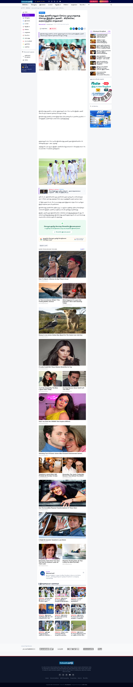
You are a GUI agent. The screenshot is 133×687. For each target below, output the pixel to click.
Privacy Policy (73, 678)
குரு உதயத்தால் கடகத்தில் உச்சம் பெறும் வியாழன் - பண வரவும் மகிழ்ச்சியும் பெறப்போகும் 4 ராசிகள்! (103, 57)
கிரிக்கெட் (28, 8)
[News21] (73, 649)
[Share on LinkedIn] (82, 29)
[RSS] (83, 573)
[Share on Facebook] (73, 29)
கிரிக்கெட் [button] (25, 4)
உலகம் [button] (50, 4)
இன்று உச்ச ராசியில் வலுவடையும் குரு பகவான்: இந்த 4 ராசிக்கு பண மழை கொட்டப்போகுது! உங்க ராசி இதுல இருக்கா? (103, 68)
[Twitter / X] (63, 675)
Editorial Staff (42, 24)
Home (23, 8)
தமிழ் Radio (94, 1)
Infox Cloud (84, 684)
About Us (80, 678)
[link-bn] (101, 91)
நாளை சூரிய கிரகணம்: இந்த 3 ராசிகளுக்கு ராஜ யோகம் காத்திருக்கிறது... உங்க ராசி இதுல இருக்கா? (104, 47)
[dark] (110, 1)
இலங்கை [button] (42, 4)
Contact (47, 678)
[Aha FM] (29, 649)
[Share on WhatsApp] (71, 29)
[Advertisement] (62, 81)
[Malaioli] (46, 649)
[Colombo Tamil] (88, 649)
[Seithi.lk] (60, 649)
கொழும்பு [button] (34, 4)
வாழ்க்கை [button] (74, 4)
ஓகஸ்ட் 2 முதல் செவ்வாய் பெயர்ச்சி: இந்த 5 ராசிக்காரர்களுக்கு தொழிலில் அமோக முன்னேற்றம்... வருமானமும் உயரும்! (104, 52)
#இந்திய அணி (43, 245)
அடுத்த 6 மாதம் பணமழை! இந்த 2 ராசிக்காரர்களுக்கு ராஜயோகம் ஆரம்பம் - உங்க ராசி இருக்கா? (103, 41)
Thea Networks (68, 684)
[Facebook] (60, 675)
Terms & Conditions (54, 678)
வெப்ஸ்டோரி (105, 1)
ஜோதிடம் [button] (58, 4)
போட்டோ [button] (82, 4)
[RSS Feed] (73, 675)
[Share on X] (76, 29)
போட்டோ (85, 678)
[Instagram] (66, 675)
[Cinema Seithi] (99, 649)
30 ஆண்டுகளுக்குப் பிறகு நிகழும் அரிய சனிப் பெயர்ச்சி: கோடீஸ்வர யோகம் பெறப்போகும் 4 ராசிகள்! (103, 36)
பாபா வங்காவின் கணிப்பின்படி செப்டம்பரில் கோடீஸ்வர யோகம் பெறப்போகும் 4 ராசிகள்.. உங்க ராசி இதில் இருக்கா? (103, 74)
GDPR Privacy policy (64, 678)
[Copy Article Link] (85, 29)
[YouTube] (70, 675)
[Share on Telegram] (79, 29)
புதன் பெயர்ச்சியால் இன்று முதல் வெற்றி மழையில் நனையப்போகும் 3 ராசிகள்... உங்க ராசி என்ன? (102, 63)
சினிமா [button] (66, 4)
